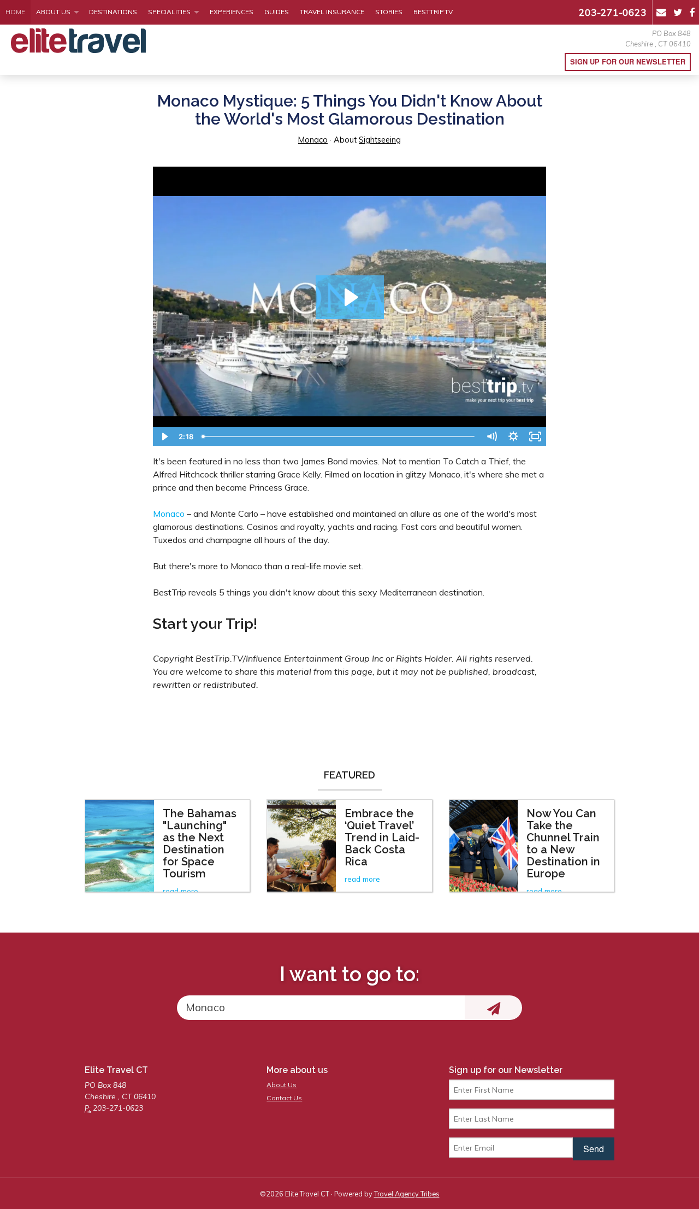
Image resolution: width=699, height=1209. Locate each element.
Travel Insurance (332, 12)
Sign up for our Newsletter (627, 62)
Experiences (231, 12)
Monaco (313, 140)
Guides (276, 12)
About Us (53, 12)
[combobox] (321, 1007)
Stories (388, 12)
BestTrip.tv (433, 12)
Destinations (113, 12)
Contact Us (284, 1098)
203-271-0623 (613, 12)
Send (593, 1148)
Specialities (169, 12)
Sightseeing (380, 140)
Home (15, 12)
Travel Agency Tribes (407, 1193)
